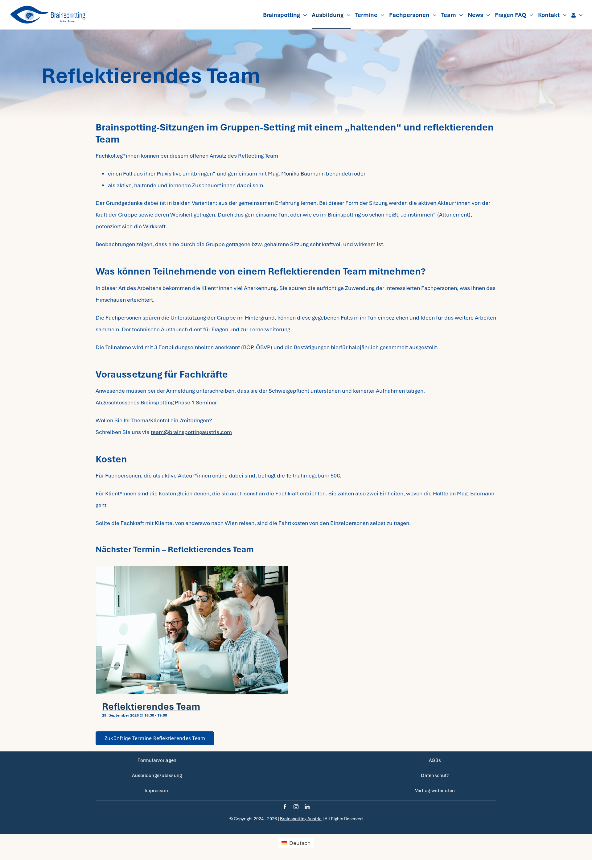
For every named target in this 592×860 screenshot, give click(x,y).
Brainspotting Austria (301, 818)
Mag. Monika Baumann (296, 173)
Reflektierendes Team (151, 707)
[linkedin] (307, 806)
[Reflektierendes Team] (192, 630)
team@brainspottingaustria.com (191, 432)
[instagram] (296, 806)
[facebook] (284, 806)
